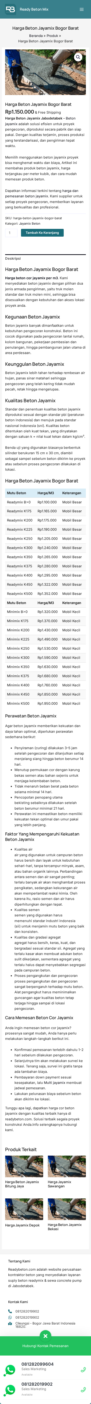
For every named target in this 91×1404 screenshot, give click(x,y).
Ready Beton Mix (34, 9)
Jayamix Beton (29, 223)
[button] (78, 57)
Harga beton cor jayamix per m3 (31, 278)
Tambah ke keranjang (42, 233)
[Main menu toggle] (81, 9)
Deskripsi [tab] (13, 258)
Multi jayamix (54, 1083)
